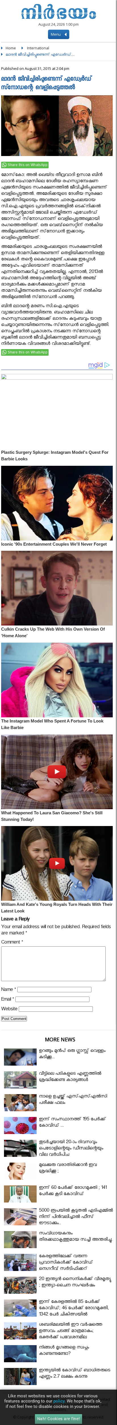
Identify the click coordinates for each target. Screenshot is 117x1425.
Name (8, 990)
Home (11, 47)
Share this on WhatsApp (27, 165)
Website (9, 1010)
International (38, 47)
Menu (56, 34)
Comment (12, 943)
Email (7, 1000)
